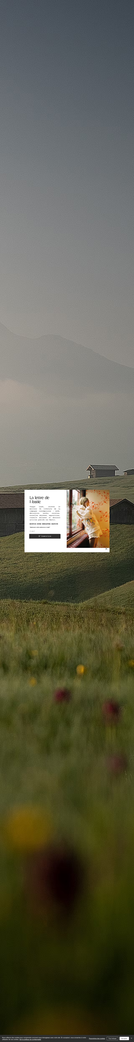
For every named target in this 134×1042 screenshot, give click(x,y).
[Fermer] (131, 1038)
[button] (106, 549)
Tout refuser (112, 1038)
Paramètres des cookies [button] (97, 1038)
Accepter (124, 1038)
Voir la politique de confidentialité (30, 1039)
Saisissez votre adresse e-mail (39, 527)
